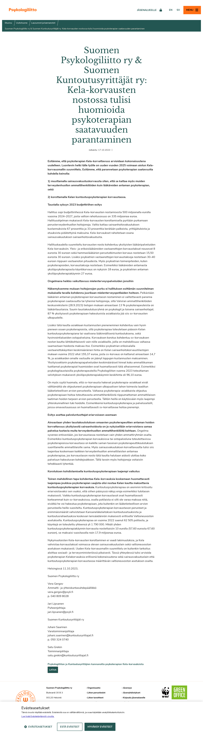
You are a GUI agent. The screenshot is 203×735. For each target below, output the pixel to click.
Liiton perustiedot (96, 692)
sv (178, 10)
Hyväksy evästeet (100, 726)
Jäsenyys (127, 687)
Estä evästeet (69, 726)
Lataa (52, 669)
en (170, 10)
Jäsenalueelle (147, 10)
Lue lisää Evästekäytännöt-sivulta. (37, 716)
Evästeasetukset (40, 726)
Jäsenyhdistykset (131, 692)
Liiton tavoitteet (95, 697)
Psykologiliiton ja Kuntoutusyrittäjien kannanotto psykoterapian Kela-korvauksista (96, 664)
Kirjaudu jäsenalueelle (134, 697)
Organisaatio (93, 687)
